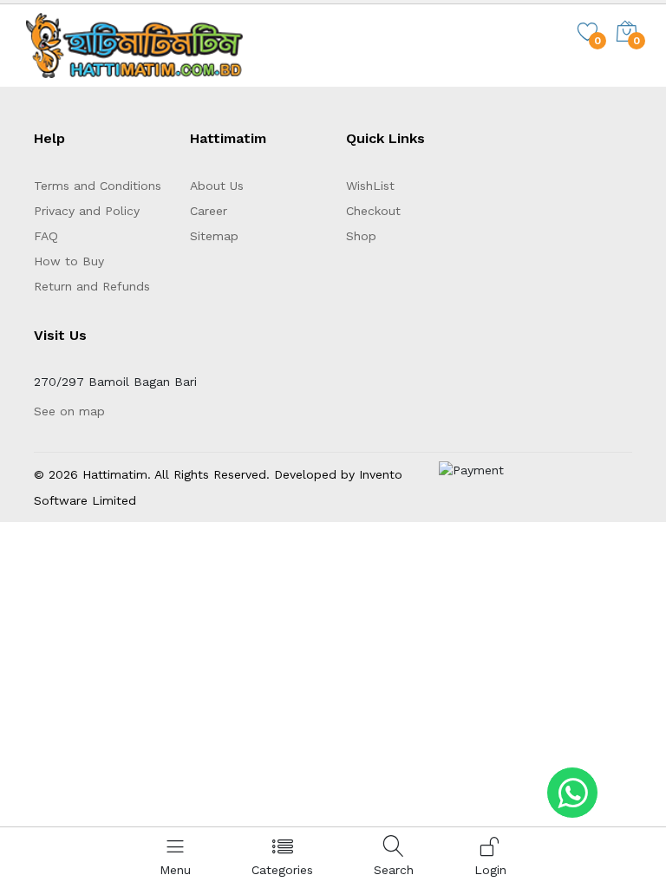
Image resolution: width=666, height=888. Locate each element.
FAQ (46, 236)
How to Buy (69, 261)
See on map (69, 411)
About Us (217, 186)
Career (208, 211)
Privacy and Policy (87, 211)
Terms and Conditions (97, 186)
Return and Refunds (92, 286)
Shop (361, 236)
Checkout (373, 211)
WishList (370, 186)
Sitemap (214, 236)
